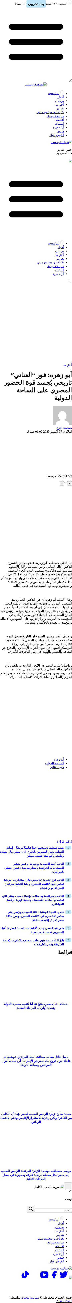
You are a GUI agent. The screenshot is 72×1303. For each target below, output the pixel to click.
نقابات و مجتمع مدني (50, 112)
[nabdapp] (70, 1278)
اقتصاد (59, 119)
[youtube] (44, 1278)
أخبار (61, 97)
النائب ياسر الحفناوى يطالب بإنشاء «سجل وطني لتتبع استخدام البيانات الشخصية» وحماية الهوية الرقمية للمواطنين (33, 899)
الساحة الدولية (54, 763)
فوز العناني (57, 767)
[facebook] (54, 1278)
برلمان (59, 100)
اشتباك (59, 123)
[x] (63, 1278)
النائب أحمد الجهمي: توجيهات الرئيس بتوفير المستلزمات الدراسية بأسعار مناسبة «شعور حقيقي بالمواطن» (34, 867)
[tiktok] (25, 1278)
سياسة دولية (55, 116)
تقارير (60, 108)
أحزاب (60, 104)
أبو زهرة (58, 759)
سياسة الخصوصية (29, 1285)
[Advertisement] (36, 322)
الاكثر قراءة (64, 841)
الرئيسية (53, 93)
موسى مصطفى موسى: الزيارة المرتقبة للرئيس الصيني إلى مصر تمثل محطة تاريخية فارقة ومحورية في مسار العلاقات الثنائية (36, 1175)
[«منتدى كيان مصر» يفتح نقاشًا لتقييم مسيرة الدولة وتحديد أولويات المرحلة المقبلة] (36, 997)
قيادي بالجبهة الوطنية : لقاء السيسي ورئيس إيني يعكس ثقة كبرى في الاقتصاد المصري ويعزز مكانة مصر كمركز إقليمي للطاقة (35, 916)
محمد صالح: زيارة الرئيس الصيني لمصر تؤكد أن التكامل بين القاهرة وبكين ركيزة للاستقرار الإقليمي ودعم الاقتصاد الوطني (36, 1118)
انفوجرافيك (56, 135)
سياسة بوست (30, 1297)
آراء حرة (58, 127)
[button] (67, 780)
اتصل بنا (55, 1285)
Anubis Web (64, 1301)
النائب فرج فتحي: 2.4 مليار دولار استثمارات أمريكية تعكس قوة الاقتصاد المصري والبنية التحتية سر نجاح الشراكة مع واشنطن (34, 883)
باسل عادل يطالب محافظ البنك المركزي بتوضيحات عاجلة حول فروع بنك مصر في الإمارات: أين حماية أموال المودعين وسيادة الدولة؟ (36, 1060)
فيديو (60, 131)
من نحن (55, 1289)
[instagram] (34, 1278)
